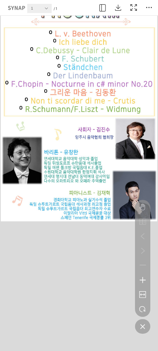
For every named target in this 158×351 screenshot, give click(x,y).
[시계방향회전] (142, 309)
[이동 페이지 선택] (48, 10)
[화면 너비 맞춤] (142, 294)
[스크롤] (142, 207)
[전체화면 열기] (133, 8)
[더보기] (149, 8)
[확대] (142, 280)
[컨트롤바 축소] (142, 326)
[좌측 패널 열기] (103, 8)
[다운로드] (118, 8)
